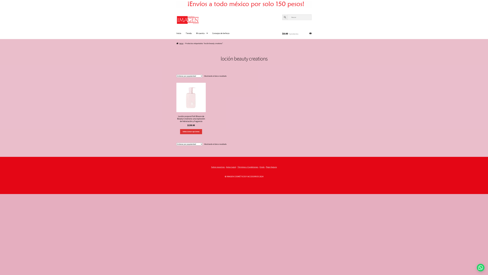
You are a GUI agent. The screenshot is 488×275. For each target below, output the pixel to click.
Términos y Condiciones (248, 167)
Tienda (189, 33)
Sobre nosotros (218, 167)
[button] (480, 267)
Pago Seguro (271, 167)
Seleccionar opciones (191, 131)
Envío (262, 167)
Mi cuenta (200, 33)
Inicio (178, 33)
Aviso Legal (231, 167)
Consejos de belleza (220, 33)
